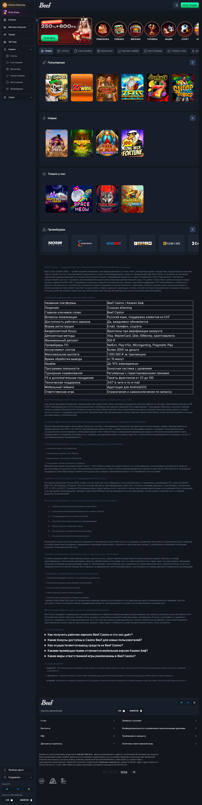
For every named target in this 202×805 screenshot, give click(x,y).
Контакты (45, 728)
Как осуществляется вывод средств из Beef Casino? (85, 645)
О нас (43, 720)
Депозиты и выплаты (51, 743)
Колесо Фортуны (17, 5)
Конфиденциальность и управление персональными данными (153, 728)
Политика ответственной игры (137, 743)
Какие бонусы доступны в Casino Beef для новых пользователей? (95, 640)
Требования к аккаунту (134, 736)
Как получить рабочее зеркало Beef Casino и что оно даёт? (90, 634)
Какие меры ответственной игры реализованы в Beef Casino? (92, 656)
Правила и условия (131, 720)
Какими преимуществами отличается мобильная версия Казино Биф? (98, 650)
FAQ (42, 736)
